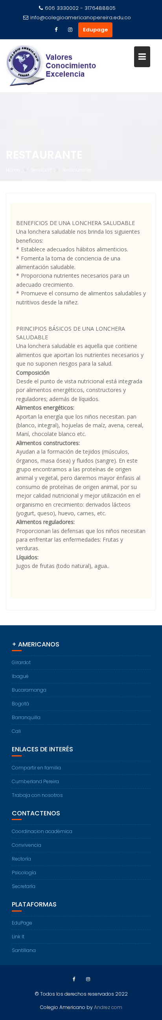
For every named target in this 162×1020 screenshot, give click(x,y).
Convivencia (26, 845)
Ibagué (20, 676)
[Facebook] (56, 30)
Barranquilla (26, 717)
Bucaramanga (29, 690)
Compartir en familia (36, 767)
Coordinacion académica (42, 831)
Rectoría (21, 858)
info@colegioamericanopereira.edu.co (80, 17)
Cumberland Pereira (35, 781)
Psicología (24, 872)
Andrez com (108, 1007)
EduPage (22, 922)
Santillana (24, 950)
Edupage (95, 29)
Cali (16, 731)
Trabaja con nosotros (37, 795)
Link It (18, 936)
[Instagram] (70, 30)
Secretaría (23, 886)
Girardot (21, 662)
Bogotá (20, 703)
